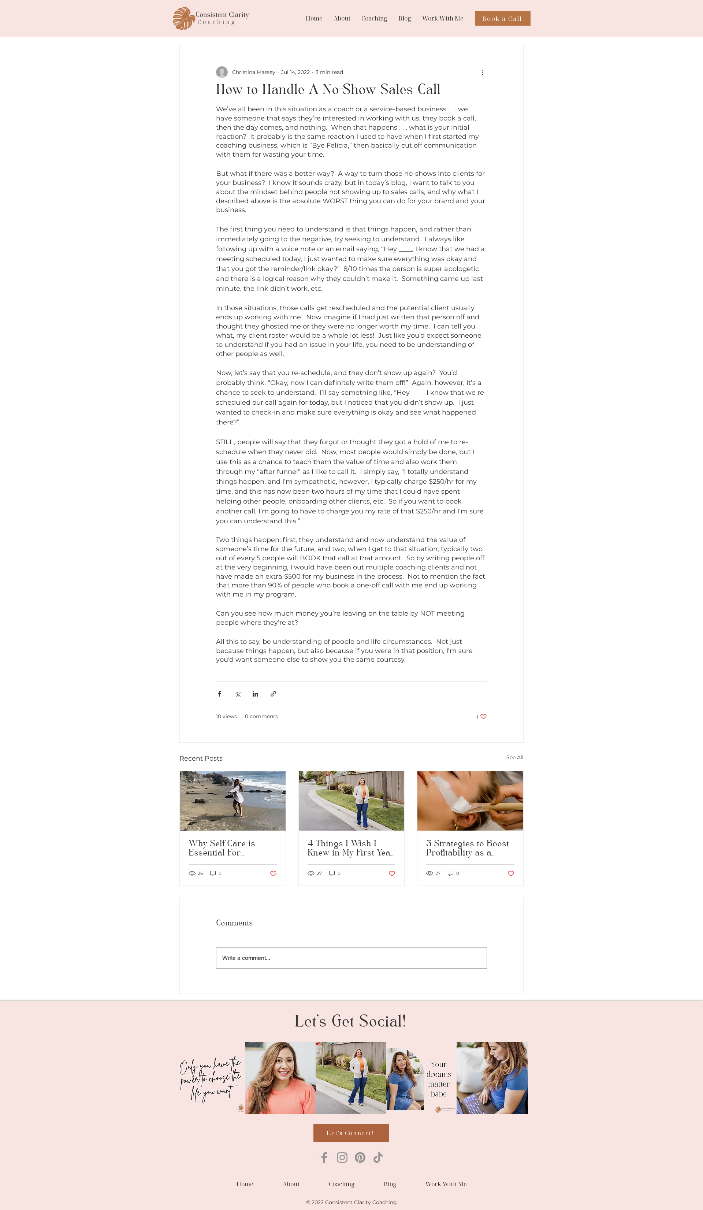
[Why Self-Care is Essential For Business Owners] (233, 801)
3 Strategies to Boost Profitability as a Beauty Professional (467, 849)
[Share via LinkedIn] (255, 693)
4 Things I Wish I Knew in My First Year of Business (351, 849)
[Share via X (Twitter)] (237, 693)
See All (515, 757)
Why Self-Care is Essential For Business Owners (223, 849)
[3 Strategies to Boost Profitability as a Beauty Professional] (470, 801)
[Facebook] (324, 1157)
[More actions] (482, 72)
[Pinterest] (360, 1157)
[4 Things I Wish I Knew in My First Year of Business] (352, 801)
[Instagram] (342, 1157)
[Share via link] (273, 693)
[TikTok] (378, 1157)
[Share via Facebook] (219, 693)
